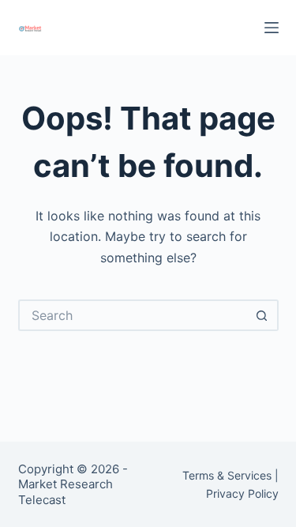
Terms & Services (227, 475)
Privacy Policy (242, 493)
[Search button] (263, 315)
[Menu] (271, 28)
